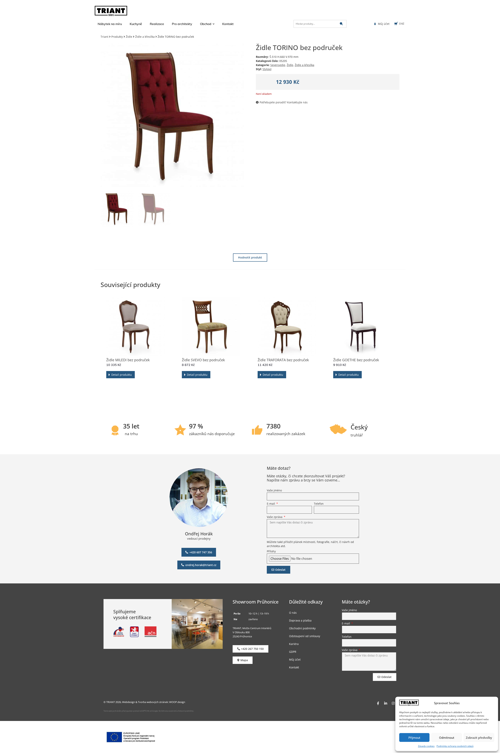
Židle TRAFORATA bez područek (283, 360)
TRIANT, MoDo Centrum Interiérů (252, 628)
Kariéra (294, 644)
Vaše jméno (274, 490)
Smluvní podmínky (186, 711)
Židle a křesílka (145, 36)
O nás (293, 612)
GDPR (292, 651)
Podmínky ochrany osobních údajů (455, 746)
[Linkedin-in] (385, 703)
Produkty (117, 36)
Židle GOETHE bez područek (356, 360)
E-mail (271, 503)
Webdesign (128, 702)
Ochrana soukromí (168, 711)
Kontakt (294, 667)
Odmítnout (446, 738)
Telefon (319, 503)
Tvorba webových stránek (153, 702)
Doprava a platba (300, 620)
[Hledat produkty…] (320, 24)
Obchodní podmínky (302, 628)
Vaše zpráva (275, 517)
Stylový (266, 69)
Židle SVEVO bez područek (203, 360)
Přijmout (414, 738)
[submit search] (341, 23)
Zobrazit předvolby (479, 738)
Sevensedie (277, 65)
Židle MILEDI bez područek (128, 360)
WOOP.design (177, 702)
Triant (104, 36)
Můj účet (295, 659)
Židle (129, 36)
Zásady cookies (426, 746)
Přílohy (271, 551)
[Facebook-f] (378, 703)
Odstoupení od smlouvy (304, 636)
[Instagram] (393, 703)
